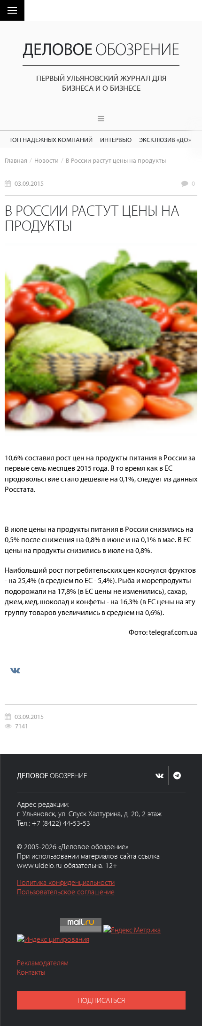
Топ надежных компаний (51, 139)
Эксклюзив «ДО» (165, 139)
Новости (46, 160)
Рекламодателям (42, 962)
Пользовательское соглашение (66, 891)
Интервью (116, 139)
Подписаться (101, 1000)
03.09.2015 (29, 183)
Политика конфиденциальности (66, 882)
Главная (16, 160)
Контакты (31, 972)
